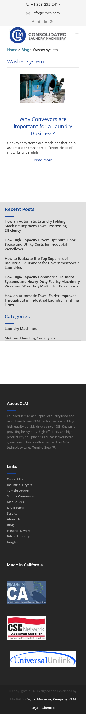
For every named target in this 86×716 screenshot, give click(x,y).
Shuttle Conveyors (20, 496)
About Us (13, 519)
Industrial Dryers (19, 485)
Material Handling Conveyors (30, 338)
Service (12, 513)
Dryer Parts (15, 508)
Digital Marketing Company (46, 699)
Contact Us (15, 479)
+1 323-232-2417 (45, 4)
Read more (43, 160)
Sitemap (48, 708)
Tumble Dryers (18, 490)
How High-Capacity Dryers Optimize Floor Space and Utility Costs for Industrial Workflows (40, 244)
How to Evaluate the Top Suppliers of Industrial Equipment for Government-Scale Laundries (42, 263)
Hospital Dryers (18, 530)
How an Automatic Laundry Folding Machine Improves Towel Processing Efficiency (36, 226)
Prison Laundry (18, 536)
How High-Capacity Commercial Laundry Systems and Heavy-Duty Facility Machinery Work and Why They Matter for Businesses (42, 281)
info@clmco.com (45, 12)
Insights (12, 542)
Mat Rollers (15, 502)
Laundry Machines (21, 328)
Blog (10, 525)
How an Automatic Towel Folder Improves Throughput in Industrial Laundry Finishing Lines (42, 300)
